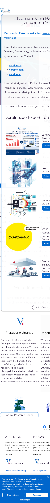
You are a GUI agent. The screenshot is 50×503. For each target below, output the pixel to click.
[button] (40, 307)
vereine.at (10, 37)
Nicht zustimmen (13, 495)
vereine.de (15, 65)
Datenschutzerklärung (32, 489)
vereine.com (16, 69)
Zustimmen (37, 495)
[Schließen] (47, 479)
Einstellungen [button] (25, 499)
